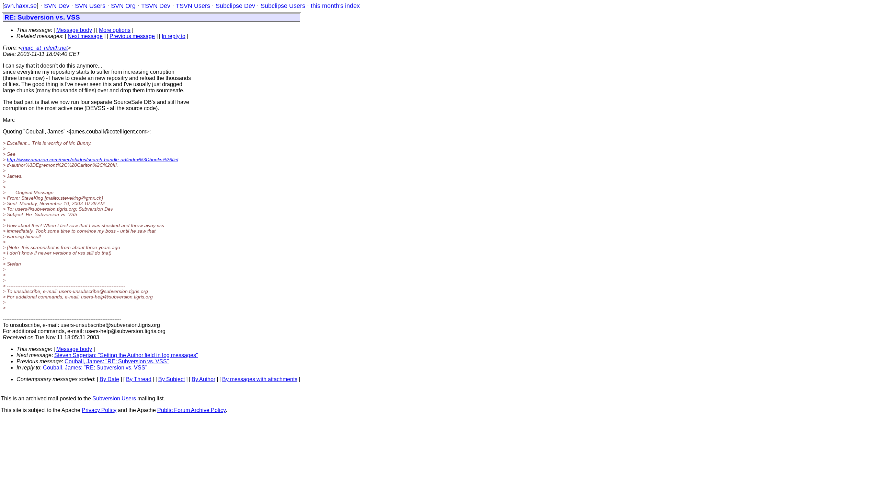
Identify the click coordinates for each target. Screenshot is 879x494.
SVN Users (90, 5)
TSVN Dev (155, 5)
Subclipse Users (283, 5)
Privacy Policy (99, 410)
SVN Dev (56, 5)
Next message (85, 36)
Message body (74, 30)
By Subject (171, 379)
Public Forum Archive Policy (191, 410)
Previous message (132, 36)
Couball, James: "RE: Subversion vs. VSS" (117, 361)
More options (114, 30)
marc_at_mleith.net (44, 48)
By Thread (138, 379)
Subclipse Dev (235, 5)
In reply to (173, 36)
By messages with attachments (259, 379)
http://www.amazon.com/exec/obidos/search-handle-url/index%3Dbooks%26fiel (92, 159)
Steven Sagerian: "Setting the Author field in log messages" (126, 355)
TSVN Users (193, 5)
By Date (109, 379)
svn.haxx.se (20, 5)
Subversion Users (114, 398)
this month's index (335, 5)
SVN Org (123, 5)
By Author (203, 379)
